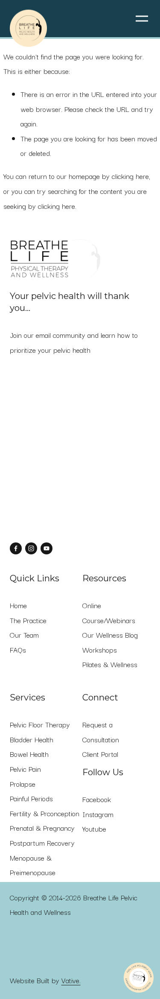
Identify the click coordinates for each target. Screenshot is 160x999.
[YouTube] (46, 548)
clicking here (130, 176)
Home (18, 605)
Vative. (71, 980)
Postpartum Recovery (42, 842)
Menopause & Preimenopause (32, 865)
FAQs (18, 649)
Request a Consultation (100, 732)
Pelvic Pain (25, 768)
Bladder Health (31, 739)
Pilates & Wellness (109, 664)
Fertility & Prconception (44, 813)
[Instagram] (31, 548)
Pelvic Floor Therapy (40, 724)
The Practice (28, 620)
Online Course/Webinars (108, 613)
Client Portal (100, 753)
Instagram (97, 814)
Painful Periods (31, 798)
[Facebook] (16, 548)
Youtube (94, 828)
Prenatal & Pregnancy (42, 827)
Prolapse (22, 783)
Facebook (96, 799)
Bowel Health (29, 753)
